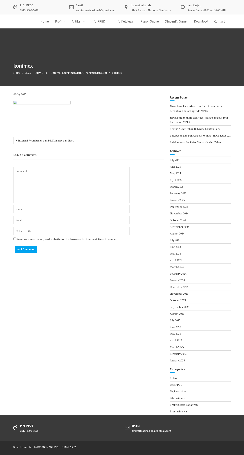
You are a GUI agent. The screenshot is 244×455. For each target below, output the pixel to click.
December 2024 (179, 207)
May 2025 (175, 173)
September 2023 (179, 307)
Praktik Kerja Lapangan (184, 405)
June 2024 (175, 247)
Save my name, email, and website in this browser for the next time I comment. (67, 239)
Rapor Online (150, 21)
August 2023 (177, 313)
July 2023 (175, 320)
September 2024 (179, 227)
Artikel (76, 21)
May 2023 (175, 333)
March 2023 (177, 347)
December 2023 (179, 287)
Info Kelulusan (124, 21)
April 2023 (176, 340)
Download (201, 21)
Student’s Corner (176, 21)
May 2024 (175, 253)
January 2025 (177, 200)
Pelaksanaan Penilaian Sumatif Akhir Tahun (196, 142)
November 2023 (179, 293)
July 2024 (175, 240)
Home (44, 21)
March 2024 (177, 267)
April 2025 (176, 180)
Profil (58, 21)
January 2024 (177, 280)
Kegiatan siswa (178, 391)
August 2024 (177, 233)
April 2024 (176, 260)
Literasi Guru (177, 398)
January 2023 (177, 360)
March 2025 (177, 186)
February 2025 (178, 193)
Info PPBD (98, 21)
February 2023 (178, 354)
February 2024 (178, 273)
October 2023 (178, 300)
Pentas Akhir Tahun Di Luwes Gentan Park (195, 129)
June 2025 (175, 166)
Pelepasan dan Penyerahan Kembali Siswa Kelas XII (200, 135)
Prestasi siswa (178, 411)
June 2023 (175, 327)
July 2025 (175, 160)
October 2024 (178, 220)
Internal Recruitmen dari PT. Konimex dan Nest (46, 140)
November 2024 (179, 213)
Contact (219, 21)
